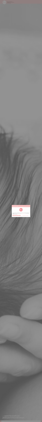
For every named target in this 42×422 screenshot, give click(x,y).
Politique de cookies (23, 213)
